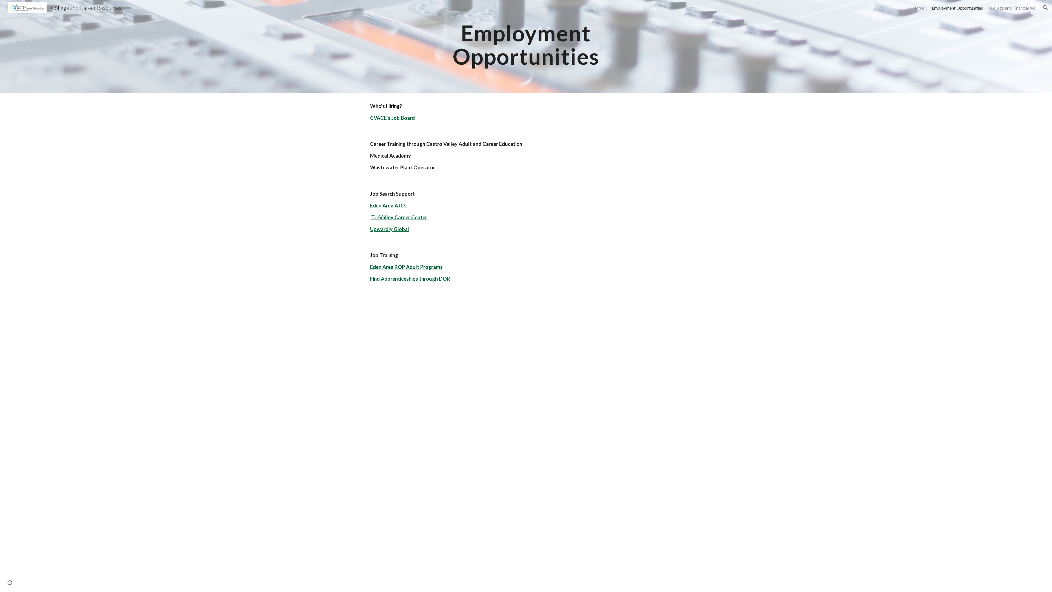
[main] (526, 47)
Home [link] (919, 7)
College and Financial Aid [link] (1013, 7)
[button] (1045, 7)
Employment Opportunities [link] (957, 7)
